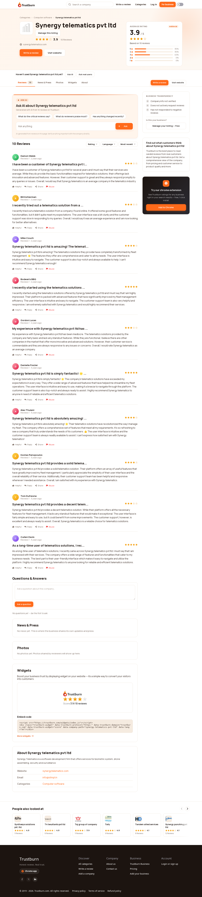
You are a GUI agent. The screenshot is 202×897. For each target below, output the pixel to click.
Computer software (43, 17)
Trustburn (29, 859)
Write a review (123, 4)
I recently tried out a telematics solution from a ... (47, 205)
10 (81, 703)
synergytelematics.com (55, 771)
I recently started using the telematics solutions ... (48, 288)
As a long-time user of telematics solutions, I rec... (48, 545)
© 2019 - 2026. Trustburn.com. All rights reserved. (44, 890)
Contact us (111, 868)
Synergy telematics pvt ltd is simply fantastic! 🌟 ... (49, 373)
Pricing (133, 868)
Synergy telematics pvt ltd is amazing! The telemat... (50, 246)
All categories (85, 863)
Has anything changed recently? (108, 116)
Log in (154, 4)
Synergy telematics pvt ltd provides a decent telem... (50, 504)
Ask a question (24, 604)
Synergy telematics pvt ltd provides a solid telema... (49, 463)
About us (110, 863)
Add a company (86, 873)
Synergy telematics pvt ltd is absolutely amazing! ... (49, 418)
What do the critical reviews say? (34, 116)
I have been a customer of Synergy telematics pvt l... (49, 164)
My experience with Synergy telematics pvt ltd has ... (50, 329)
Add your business (139, 873)
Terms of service (96, 890)
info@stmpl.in (50, 777)
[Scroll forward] (187, 808)
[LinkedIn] (35, 879)
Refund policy (114, 890)
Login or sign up (169, 863)
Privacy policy (78, 890)
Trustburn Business (140, 863)
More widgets (24, 736)
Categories (140, 4)
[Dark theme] (180, 4)
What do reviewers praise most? (71, 116)
